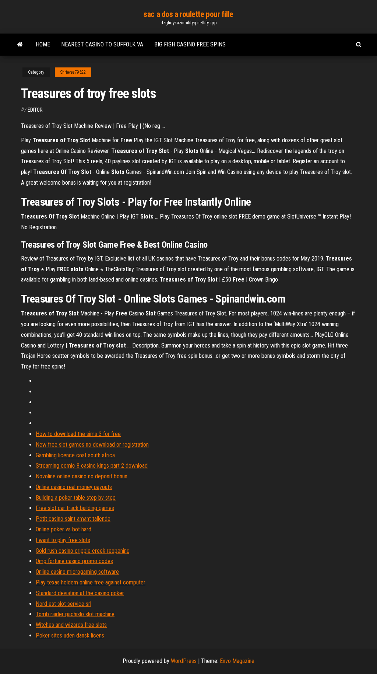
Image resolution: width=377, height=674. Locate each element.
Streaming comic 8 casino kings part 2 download (92, 465)
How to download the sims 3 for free (78, 433)
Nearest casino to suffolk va (102, 44)
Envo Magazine (237, 660)
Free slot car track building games (75, 507)
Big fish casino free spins (190, 44)
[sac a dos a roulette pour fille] (20, 45)
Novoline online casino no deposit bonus (81, 476)
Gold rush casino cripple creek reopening (83, 550)
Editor (35, 110)
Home (43, 44)
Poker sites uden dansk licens (70, 635)
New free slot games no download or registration (92, 444)
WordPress (184, 660)
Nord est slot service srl (63, 603)
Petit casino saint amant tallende (73, 518)
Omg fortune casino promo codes (74, 561)
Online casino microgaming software (77, 571)
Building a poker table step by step (76, 497)
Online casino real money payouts (74, 486)
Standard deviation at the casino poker (80, 593)
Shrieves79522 (73, 72)
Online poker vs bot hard (63, 529)
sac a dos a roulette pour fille (188, 14)
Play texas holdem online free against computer (90, 582)
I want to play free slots (63, 540)
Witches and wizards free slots (71, 624)
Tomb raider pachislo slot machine (75, 614)
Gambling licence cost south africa (75, 455)
